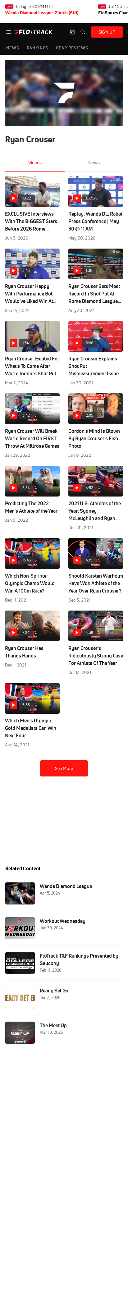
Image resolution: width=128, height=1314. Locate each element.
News (94, 163)
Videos (35, 163)
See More (64, 768)
